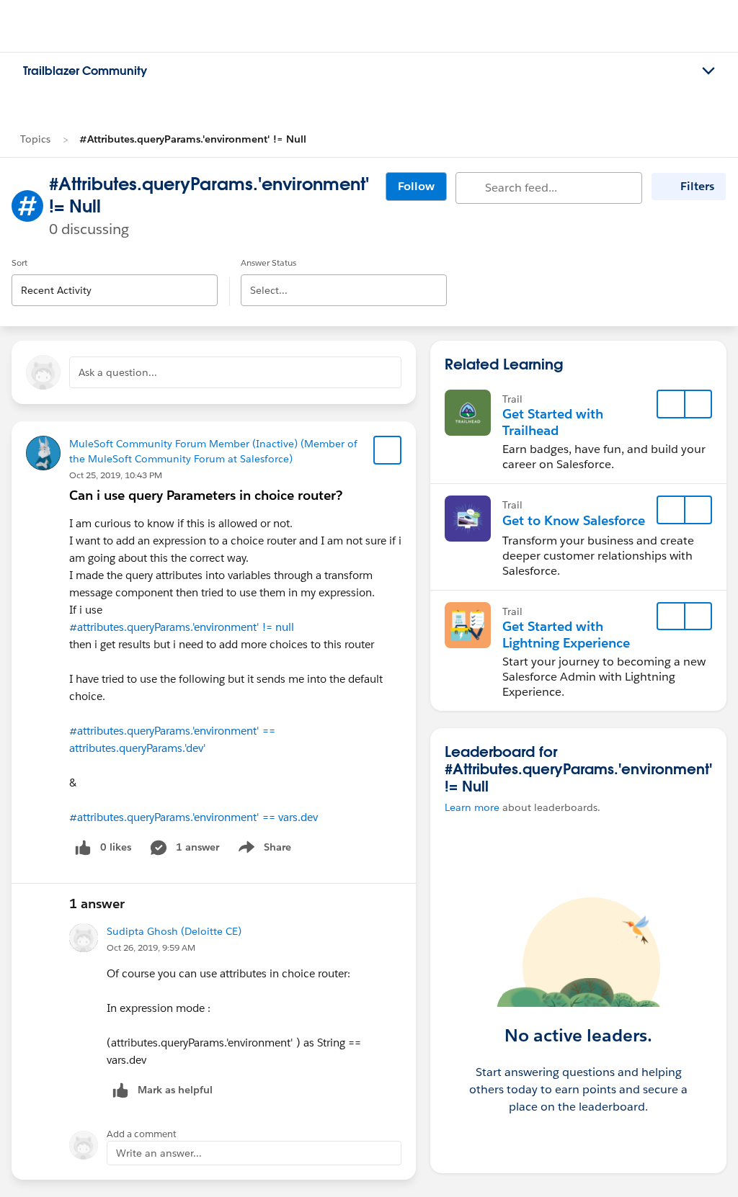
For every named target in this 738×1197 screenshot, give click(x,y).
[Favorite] (388, 450)
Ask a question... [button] (118, 372)
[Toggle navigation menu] (708, 71)
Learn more (472, 807)
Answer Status (268, 262)
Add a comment (142, 1134)
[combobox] (115, 278)
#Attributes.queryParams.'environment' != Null (192, 139)
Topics (35, 139)
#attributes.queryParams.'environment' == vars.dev (193, 817)
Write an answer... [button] (159, 1153)
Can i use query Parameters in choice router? (205, 495)
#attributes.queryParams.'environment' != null (181, 627)
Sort (19, 262)
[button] (697, 404)
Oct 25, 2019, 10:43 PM (115, 475)
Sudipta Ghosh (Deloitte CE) (174, 931)
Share (263, 849)
